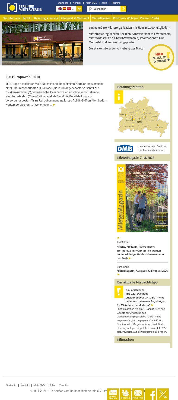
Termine (116, 3)
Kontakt (77, 3)
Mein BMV (91, 3)
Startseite (63, 3)
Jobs (104, 3)
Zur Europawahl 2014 (23, 77)
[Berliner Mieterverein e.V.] (24, 11)
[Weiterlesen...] (43, 104)
